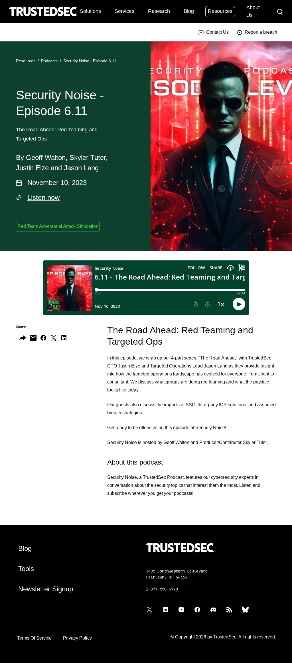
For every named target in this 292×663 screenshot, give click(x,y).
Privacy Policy (77, 638)
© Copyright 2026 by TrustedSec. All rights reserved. (223, 636)
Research (159, 11)
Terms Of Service (34, 638)
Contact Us (217, 32)
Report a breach (261, 32)
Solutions (90, 11)
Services (124, 11)
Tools (26, 568)
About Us (253, 11)
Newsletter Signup (45, 589)
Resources (220, 11)
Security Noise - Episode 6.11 (89, 61)
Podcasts (49, 61)
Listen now (43, 197)
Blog (189, 11)
